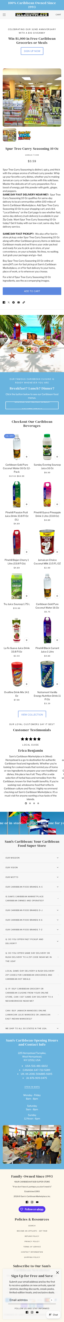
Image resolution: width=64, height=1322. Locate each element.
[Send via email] (18, 302)
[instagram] (32, 1312)
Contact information (32, 1252)
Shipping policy (32, 1257)
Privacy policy (32, 1241)
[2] (34, 803)
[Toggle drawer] (4, 15)
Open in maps (32, 1087)
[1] (30, 803)
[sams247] (32, 14)
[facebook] (27, 1312)
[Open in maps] (32, 1144)
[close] (57, 1272)
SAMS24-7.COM (32, 155)
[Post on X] (8, 302)
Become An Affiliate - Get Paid (32, 1231)
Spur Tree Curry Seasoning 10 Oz (32, 148)
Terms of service (32, 1247)
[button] (23, 302)
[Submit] (51, 1300)
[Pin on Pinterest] (13, 302)
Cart (58, 14)
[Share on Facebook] (3, 302)
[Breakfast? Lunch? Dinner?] (32, 343)
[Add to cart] (26, 456)
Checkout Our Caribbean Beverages (32, 423)
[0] (26, 803)
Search (32, 1226)
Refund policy (32, 1236)
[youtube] (37, 1312)
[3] (38, 803)
